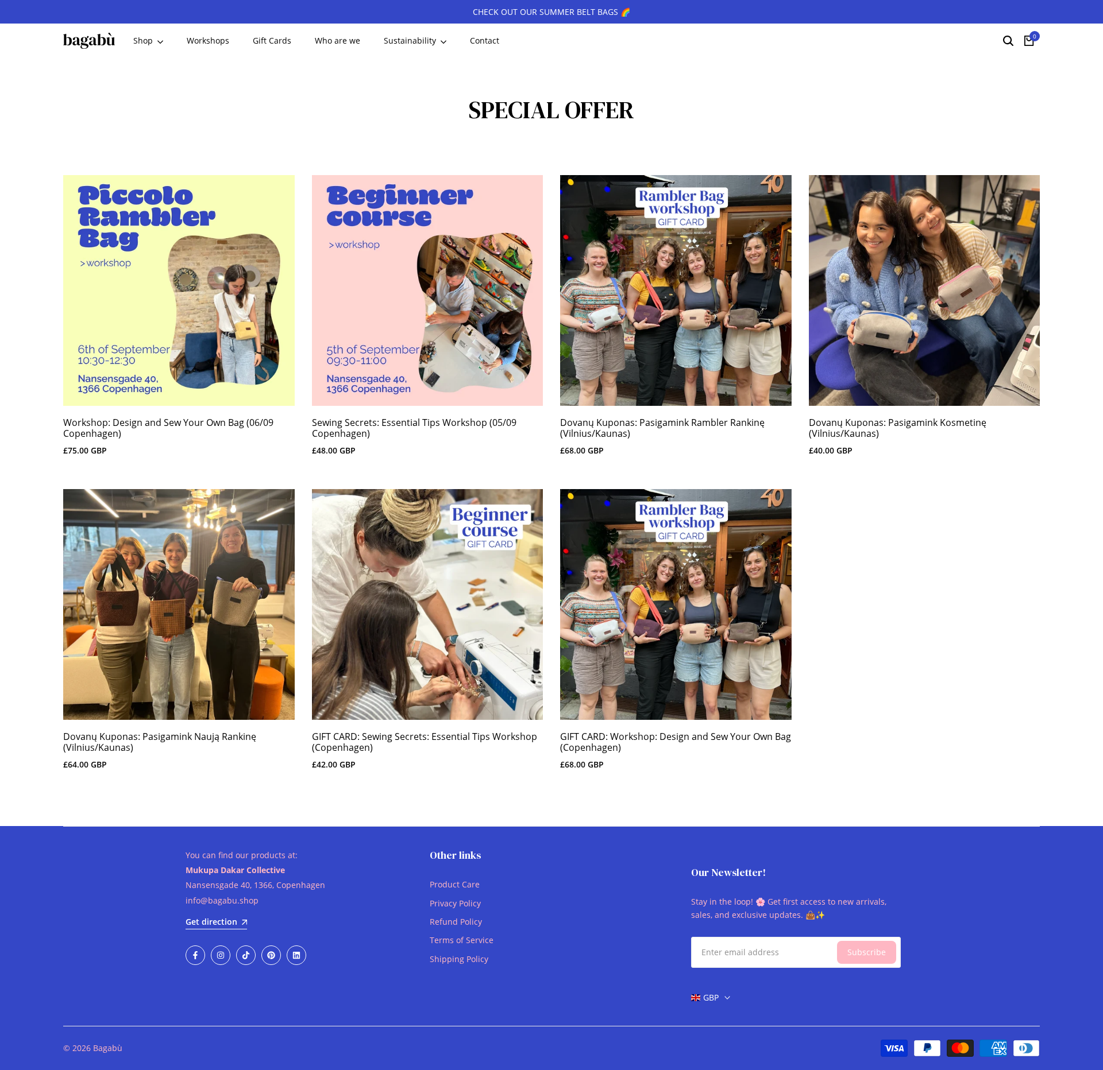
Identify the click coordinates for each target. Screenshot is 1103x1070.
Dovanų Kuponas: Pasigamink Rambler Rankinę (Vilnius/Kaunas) (662, 428)
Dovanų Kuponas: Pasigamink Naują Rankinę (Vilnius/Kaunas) (159, 742)
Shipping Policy (459, 958)
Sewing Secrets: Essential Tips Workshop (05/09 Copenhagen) (414, 428)
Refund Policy (456, 921)
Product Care (455, 884)
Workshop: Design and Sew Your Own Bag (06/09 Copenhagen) (168, 428)
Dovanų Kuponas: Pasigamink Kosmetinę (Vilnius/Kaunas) (897, 428)
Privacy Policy (455, 903)
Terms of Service (461, 940)
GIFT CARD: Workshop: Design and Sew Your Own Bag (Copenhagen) (675, 742)
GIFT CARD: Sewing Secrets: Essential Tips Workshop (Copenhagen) (424, 742)
